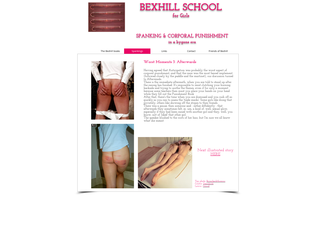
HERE (215, 154)
